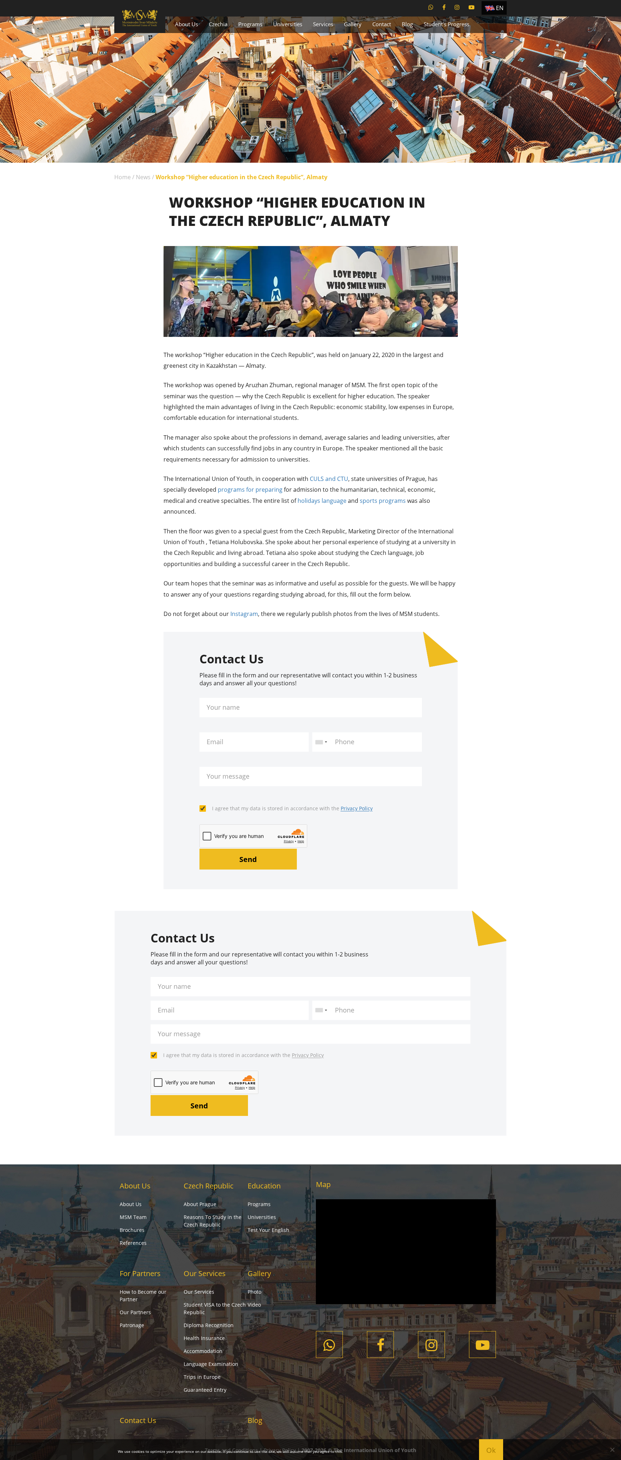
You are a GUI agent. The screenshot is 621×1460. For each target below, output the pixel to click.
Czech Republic (209, 1186)
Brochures (132, 1230)
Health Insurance (204, 1338)
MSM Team (133, 1217)
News (143, 177)
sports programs (383, 501)
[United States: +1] (321, 742)
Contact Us (138, 1420)
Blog (407, 24)
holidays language (322, 501)
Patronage (132, 1325)
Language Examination (211, 1364)
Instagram (244, 614)
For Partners (140, 1273)
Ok (491, 1450)
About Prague (200, 1204)
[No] (612, 1449)
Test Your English (268, 1230)
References (133, 1242)
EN (499, 8)
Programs (250, 24)
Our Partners (135, 1312)
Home (122, 177)
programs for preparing (250, 489)
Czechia (218, 24)
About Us (186, 24)
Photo (254, 1291)
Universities (287, 24)
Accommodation (203, 1351)
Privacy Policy (357, 808)
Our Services (205, 1273)
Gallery (353, 24)
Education (264, 1186)
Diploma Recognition (209, 1325)
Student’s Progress (446, 24)
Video (254, 1304)
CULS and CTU (329, 479)
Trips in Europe (202, 1376)
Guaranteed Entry (205, 1389)
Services (323, 24)
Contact (381, 24)
